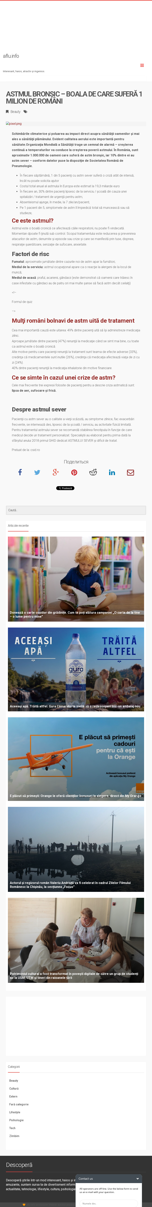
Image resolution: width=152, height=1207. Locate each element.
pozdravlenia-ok (75, 1204)
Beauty (15, 112)
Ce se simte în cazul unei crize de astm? (63, 377)
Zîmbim (14, 1136)
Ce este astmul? (32, 220)
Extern (13, 1096)
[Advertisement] (76, 28)
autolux (62, 1204)
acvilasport (42, 1204)
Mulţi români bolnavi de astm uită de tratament (73, 320)
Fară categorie (18, 1104)
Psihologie (16, 1120)
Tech (12, 1128)
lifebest (53, 1204)
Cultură (14, 1088)
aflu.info (30, 1204)
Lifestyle (14, 1112)
